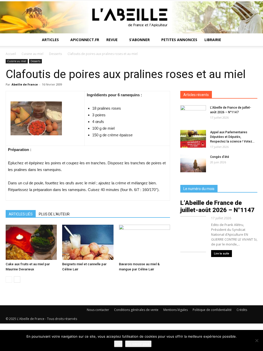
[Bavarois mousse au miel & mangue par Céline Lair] (144, 242)
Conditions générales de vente (136, 310)
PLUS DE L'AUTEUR (54, 214)
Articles (50, 39)
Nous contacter (98, 310)
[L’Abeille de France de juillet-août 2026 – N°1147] (193, 114)
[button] (251, 40)
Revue (112, 39)
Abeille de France (25, 84)
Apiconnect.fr (84, 39)
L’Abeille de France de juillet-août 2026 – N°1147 (217, 206)
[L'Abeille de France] (131, 17)
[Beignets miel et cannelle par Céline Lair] (87, 242)
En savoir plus (138, 344)
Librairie (212, 39)
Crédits (242, 310)
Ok (118, 344)
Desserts (55, 54)
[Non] (256, 340)
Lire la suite (221, 253)
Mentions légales (175, 310)
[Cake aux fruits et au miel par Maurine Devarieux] (31, 242)
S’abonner (139, 39)
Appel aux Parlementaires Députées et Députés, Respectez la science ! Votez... (232, 136)
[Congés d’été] (193, 163)
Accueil (11, 54)
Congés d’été (219, 157)
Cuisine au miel (32, 54)
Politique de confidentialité (212, 310)
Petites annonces (179, 39)
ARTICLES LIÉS (21, 214)
